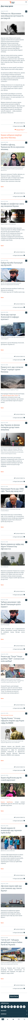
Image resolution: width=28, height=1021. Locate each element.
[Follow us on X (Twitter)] (14, 1006)
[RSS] (21, 1006)
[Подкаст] (24, 1006)
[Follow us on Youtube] (8, 1006)
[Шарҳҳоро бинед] (19, 129)
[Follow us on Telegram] (18, 1006)
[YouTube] (13, 1019)
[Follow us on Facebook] (5, 1006)
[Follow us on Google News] (2, 1006)
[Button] (19, 123)
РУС (19, 1019)
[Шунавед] (8, 1019)
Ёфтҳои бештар (14, 996)
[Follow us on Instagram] (11, 1006)
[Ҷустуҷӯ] (24, 1019)
